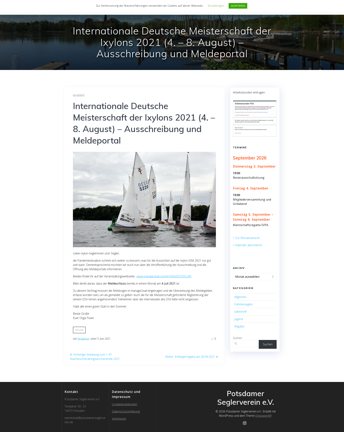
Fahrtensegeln (243, 304)
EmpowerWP (263, 416)
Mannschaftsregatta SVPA (250, 225)
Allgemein (78, 95)
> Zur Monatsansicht (246, 238)
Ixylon (79, 330)
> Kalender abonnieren (247, 245)
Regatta (239, 326)
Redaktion (83, 338)
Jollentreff (240, 312)
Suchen (237, 338)
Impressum (119, 419)
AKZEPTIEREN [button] (238, 5)
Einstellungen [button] (216, 5)
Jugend (238, 319)
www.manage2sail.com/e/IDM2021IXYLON (164, 276)
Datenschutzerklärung (126, 411)
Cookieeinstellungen (124, 404)
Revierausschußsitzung (248, 178)
